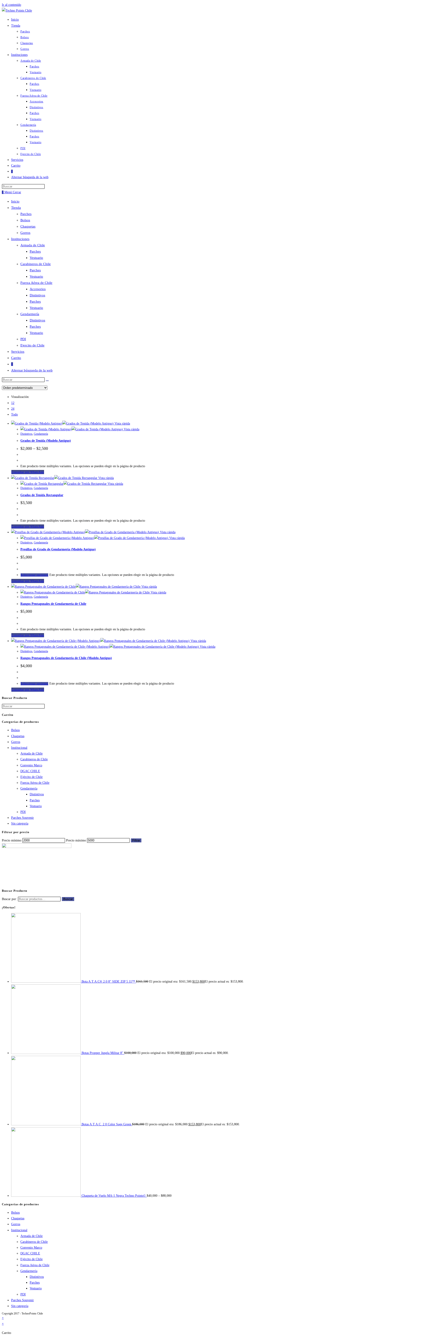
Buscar (68, 899)
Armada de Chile (32, 245)
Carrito (16, 358)
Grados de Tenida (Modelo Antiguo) (45, 440)
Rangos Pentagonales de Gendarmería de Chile (53, 604)
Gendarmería (29, 314)
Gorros (25, 233)
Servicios (17, 351)
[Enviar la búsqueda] (47, 380)
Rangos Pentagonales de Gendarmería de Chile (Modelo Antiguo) (66, 658)
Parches (26, 214)
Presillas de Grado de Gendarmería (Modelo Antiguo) (58, 549)
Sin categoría (19, 823)
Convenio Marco (31, 765)
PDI (23, 339)
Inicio (15, 201)
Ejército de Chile (31, 777)
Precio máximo (76, 840)
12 (12, 403)
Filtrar (136, 840)
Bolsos (25, 220)
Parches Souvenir (22, 817)
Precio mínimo (11, 840)
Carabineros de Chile (35, 264)
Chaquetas (27, 226)
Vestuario (36, 258)
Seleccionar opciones (34, 575)
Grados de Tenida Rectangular (41, 495)
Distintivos (37, 295)
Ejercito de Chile (32, 345)
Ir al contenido (11, 4)
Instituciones (20, 239)
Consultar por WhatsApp (27, 472)
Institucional (19, 747)
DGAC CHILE (30, 771)
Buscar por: (9, 899)
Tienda (16, 207)
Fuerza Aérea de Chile (36, 283)
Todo (14, 414)
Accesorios (38, 289)
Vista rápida (122, 423)
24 (12, 408)
